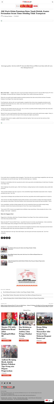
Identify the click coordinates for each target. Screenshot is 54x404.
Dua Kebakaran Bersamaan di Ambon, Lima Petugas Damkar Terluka (22, 247)
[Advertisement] (27, 81)
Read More (6, 340)
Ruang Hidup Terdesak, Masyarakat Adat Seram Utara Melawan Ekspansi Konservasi (25, 254)
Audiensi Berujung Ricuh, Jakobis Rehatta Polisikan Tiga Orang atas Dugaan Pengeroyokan (26, 261)
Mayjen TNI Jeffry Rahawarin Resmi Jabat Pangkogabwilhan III (8, 331)
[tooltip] (2, 238)
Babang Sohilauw (8, 16)
